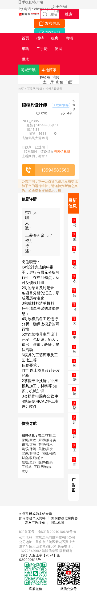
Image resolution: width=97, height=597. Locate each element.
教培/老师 (29, 462)
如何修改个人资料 (32, 518)
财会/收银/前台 (33, 458)
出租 (59, 82)
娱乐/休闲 (29, 449)
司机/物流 (49, 453)
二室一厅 (47, 82)
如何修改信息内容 (64, 518)
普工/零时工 (47, 435)
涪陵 (56, 77)
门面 (69, 82)
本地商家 (49, 69)
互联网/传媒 (34, 88)
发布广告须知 (35, 522)
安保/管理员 (30, 453)
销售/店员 (29, 444)
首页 (21, 88)
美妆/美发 (45, 449)
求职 (25, 471)
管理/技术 (45, 444)
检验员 (45, 77)
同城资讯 (28, 69)
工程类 (27, 467)
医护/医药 (45, 462)
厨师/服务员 (47, 440)
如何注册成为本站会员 (35, 514)
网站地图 (57, 522)
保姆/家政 (29, 440)
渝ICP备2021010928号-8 (57, 532)
